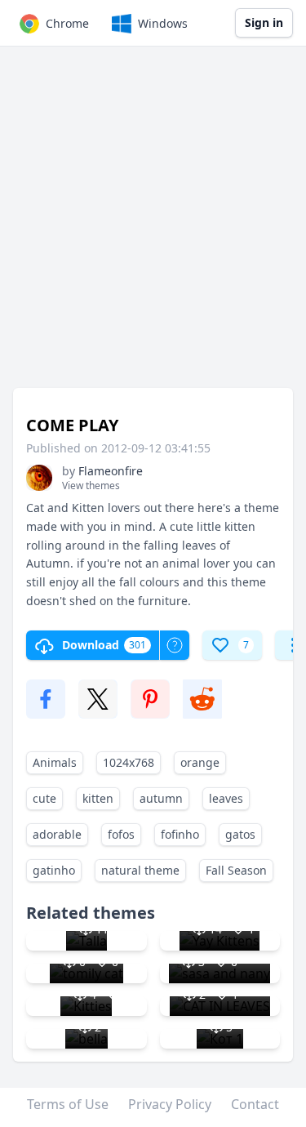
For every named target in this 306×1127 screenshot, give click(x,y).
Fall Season (236, 870)
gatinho (54, 870)
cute (44, 798)
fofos (121, 834)
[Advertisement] (153, 225)
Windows (163, 23)
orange (200, 762)
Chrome (67, 23)
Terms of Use (68, 1104)
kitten (97, 798)
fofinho (180, 834)
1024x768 (128, 762)
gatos (240, 834)
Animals (55, 762)
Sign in (264, 22)
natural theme (140, 870)
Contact (255, 1104)
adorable (57, 834)
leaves (226, 798)
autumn (161, 798)
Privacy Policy (169, 1104)
